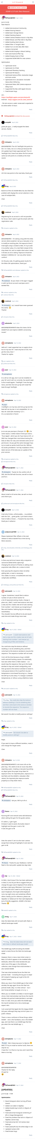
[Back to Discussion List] (2, 2)
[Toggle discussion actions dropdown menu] (33, 2)
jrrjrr (5, 405)
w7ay (7, 700)
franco (6, 863)
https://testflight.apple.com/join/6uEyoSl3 (15, 97)
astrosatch (8, 635)
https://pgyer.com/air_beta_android (20, 99)
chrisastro (7, 305)
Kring (7, 942)
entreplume (8, 374)
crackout (7, 281)
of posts (16, 2)
